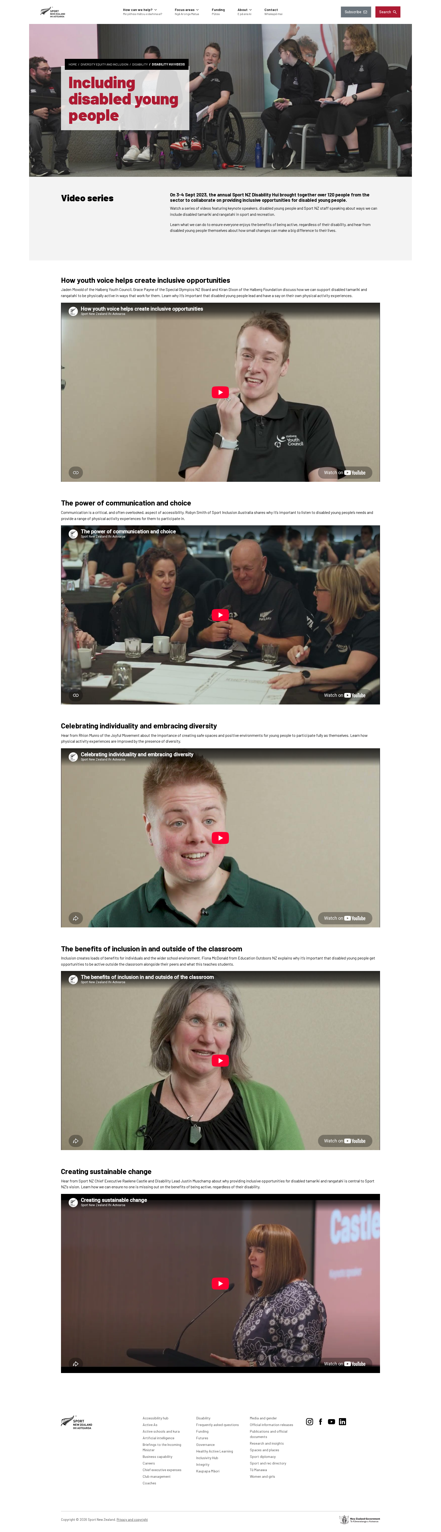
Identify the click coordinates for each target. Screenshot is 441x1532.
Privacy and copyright (132, 1519)
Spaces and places (264, 1450)
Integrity (202, 1464)
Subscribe (353, 12)
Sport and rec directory (268, 1463)
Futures (202, 1438)
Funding (202, 1431)
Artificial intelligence (158, 1438)
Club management (157, 1476)
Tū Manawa (258, 1470)
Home (73, 64)
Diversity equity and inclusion (104, 64)
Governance (205, 1444)
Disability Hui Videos (168, 64)
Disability (140, 64)
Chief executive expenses (162, 1470)
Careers (149, 1463)
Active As (150, 1424)
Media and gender (263, 1418)
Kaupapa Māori (207, 1471)
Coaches (149, 1483)
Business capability (157, 1456)
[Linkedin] (342, 1420)
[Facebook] (320, 1420)
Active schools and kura (161, 1431)
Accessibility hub (155, 1418)
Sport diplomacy (263, 1456)
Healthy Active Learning (214, 1451)
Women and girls (262, 1476)
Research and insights (267, 1443)
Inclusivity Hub (207, 1458)
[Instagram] (309, 1420)
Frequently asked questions (217, 1424)
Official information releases (271, 1424)
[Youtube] (331, 1420)
